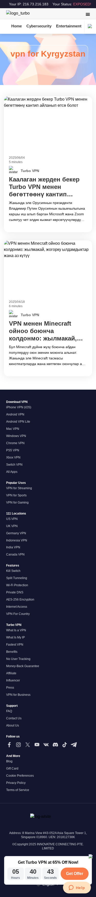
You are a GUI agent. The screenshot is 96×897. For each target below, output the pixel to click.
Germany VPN (16, 533)
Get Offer (74, 873)
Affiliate (11, 673)
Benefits (11, 652)
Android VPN (15, 414)
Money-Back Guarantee (22, 666)
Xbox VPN (13, 457)
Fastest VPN (14, 644)
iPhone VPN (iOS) (18, 407)
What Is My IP (15, 637)
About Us (12, 725)
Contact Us (14, 718)
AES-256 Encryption (20, 599)
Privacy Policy (16, 783)
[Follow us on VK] (46, 745)
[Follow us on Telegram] (74, 745)
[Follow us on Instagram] (18, 745)
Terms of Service (17, 790)
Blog (9, 761)
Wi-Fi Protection (17, 585)
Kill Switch (13, 571)
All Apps (11, 472)
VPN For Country (18, 614)
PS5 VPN (12, 450)
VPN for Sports (16, 495)
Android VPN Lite (18, 421)
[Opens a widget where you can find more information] (77, 888)
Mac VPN (12, 429)
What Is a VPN (16, 630)
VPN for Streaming (19, 488)
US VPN (12, 519)
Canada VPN (15, 554)
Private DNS (14, 592)
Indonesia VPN (16, 540)
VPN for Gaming (17, 502)
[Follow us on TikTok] (64, 745)
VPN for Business (18, 695)
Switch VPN (14, 464)
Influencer (13, 680)
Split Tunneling (16, 578)
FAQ (9, 711)
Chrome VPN (15, 443)
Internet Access (16, 606)
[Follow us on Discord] (55, 745)
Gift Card (12, 768)
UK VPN (12, 526)
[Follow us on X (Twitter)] (28, 745)
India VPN (13, 547)
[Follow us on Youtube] (37, 745)
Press (10, 687)
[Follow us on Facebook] (9, 745)
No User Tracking (18, 659)
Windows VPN (16, 436)
